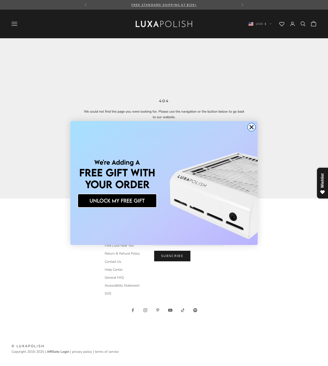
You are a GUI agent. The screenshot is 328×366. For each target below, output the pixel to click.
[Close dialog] (251, 127)
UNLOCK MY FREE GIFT (117, 200)
